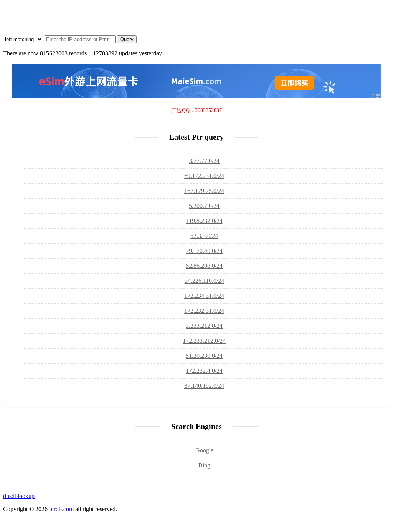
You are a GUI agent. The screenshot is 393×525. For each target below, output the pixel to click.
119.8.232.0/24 (204, 221)
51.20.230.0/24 (204, 355)
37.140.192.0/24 (204, 385)
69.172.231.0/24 (204, 176)
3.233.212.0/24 (204, 325)
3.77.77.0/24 (204, 161)
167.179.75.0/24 (204, 191)
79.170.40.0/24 (204, 251)
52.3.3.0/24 (204, 236)
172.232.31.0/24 (204, 310)
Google (204, 450)
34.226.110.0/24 (204, 280)
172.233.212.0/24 (204, 340)
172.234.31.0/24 (204, 295)
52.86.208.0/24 (204, 265)
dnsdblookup (19, 496)
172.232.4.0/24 (204, 370)
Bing (204, 465)
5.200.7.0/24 (204, 206)
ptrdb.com (61, 509)
